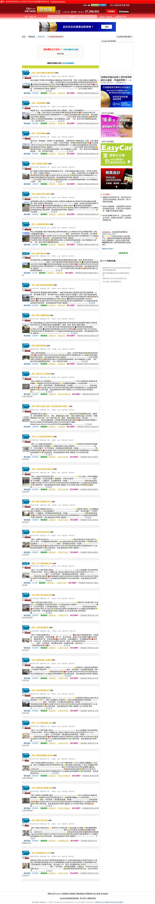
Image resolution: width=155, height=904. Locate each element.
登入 (112, 5)
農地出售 (41, 36)
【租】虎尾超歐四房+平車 (40, 853)
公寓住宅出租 (63, 873)
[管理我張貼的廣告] (124, 13)
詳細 (49, 91)
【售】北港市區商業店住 (40, 690)
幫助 (128, 5)
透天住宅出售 (63, 457)
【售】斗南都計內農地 (39, 163)
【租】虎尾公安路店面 (39, 820)
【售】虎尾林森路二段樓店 (41, 660)
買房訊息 (31, 36)
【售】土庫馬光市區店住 (40, 532)
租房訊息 (52, 776)
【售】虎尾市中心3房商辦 (40, 374)
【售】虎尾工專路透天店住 (41, 501)
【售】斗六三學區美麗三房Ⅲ (41, 563)
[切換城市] (46, 13)
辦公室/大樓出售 (64, 394)
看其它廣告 (60, 53)
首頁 (26, 16)
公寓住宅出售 (62, 583)
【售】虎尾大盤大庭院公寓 (41, 595)
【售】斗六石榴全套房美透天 (42, 436)
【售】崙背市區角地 (38, 253)
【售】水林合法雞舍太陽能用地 (42, 73)
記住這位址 (106, 232)
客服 (123, 5)
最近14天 (32, 16)
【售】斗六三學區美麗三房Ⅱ (41, 723)
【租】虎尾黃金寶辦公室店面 (42, 755)
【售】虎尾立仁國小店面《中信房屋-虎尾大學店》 (49, 406)
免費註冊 (117, 5)
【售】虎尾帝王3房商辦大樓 (41, 788)
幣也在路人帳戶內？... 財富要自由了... (116, 80)
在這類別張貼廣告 (55, 36)
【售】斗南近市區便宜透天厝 (42, 469)
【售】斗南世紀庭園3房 (40, 627)
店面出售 (61, 427)
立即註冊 (122, 253)
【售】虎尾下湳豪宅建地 (40, 315)
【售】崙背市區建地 (38, 345)
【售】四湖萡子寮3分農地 (40, 194)
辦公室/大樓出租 (64, 776)
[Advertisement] (116, 56)
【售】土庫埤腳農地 (38, 103)
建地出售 (60, 273)
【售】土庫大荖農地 (38, 133)
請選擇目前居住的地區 (58, 2)
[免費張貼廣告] (111, 13)
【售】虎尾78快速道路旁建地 (42, 285)
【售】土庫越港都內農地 (40, 224)
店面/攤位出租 (63, 841)
